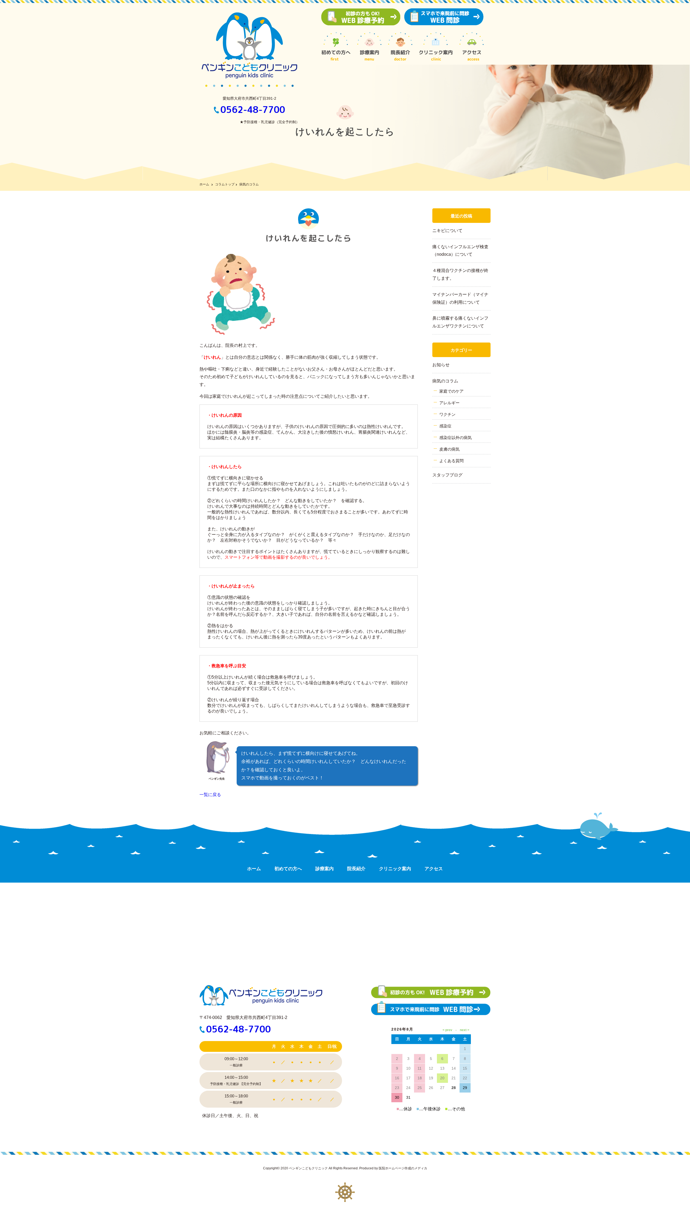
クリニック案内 (395, 868)
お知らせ (441, 364)
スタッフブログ (447, 475)
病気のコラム (445, 381)
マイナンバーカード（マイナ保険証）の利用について (460, 298)
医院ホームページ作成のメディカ (403, 1168)
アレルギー (449, 402)
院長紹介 (356, 868)
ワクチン (447, 414)
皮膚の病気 (449, 449)
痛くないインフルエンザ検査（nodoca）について (460, 250)
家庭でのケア (451, 391)
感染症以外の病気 (455, 437)
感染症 (445, 426)
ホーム (204, 184)
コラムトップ (224, 184)
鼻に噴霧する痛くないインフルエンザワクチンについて (460, 322)
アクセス (434, 868)
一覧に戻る (210, 794)
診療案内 (324, 868)
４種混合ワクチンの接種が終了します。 (460, 274)
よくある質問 (451, 460)
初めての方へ (288, 868)
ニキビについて (447, 230)
